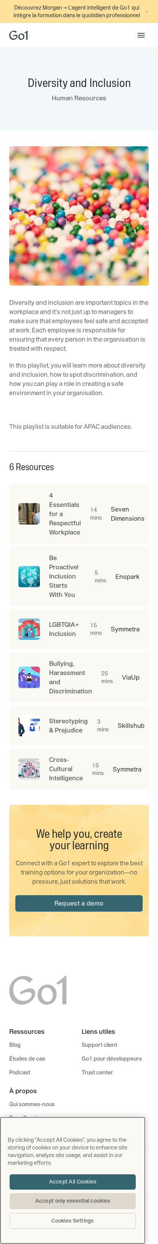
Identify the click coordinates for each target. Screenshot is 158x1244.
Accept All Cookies (73, 1182)
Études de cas (27, 1058)
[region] (72, 1180)
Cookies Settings (72, 1221)
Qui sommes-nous (32, 1104)
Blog (14, 1044)
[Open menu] (141, 35)
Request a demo (79, 903)
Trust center (97, 1072)
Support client (99, 1044)
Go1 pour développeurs (112, 1058)
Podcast (19, 1072)
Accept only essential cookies (72, 1201)
